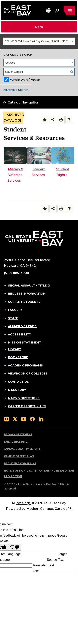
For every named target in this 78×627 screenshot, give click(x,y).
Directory (17, 390)
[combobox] (39, 41)
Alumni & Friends (22, 326)
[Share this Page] (53, 119)
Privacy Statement (18, 434)
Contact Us (18, 382)
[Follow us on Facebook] (32, 419)
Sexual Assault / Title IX (29, 285)
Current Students (24, 302)
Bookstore (18, 357)
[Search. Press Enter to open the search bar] (56, 10)
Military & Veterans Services (15, 174)
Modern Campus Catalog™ (48, 509)
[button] (48, 10)
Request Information (26, 293)
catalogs (23, 503)
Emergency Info (16, 441)
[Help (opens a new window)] (69, 119)
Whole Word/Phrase (25, 80)
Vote (35, 571)
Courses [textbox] (10, 62)
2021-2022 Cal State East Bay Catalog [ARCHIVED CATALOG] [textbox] (38, 41)
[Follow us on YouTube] (23, 419)
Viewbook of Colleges (27, 373)
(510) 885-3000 (16, 273)
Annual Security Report (22, 448)
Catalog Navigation (23, 102)
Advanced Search (15, 90)
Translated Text (43, 565)
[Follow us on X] (15, 419)
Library (14, 349)
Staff (13, 318)
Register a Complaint (20, 463)
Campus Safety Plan (19, 456)
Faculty (15, 310)
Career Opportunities (27, 406)
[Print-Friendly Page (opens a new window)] (61, 119)
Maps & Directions (24, 398)
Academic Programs (25, 365)
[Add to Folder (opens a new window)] (44, 119)
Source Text (55, 559)
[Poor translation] (14, 547)
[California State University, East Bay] (34, 238)
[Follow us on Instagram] (6, 419)
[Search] (72, 72)
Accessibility (19, 334)
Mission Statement (24, 342)
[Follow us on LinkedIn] (41, 419)
